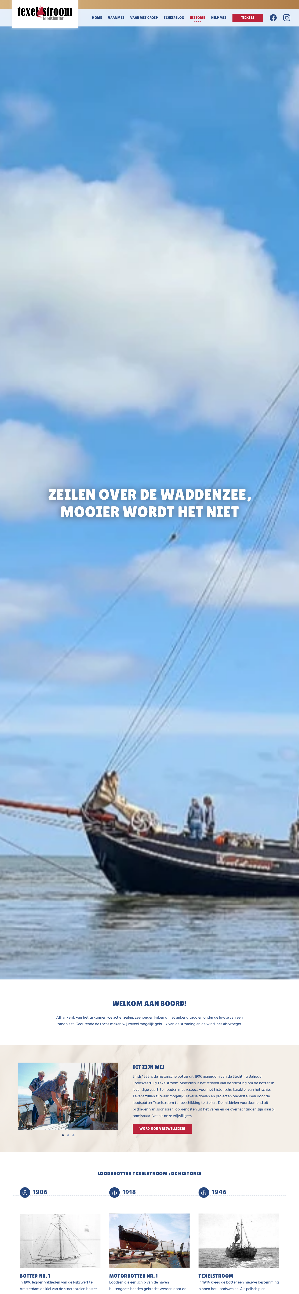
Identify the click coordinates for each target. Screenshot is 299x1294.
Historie (197, 18)
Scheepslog (174, 18)
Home (97, 18)
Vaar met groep (144, 18)
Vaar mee (116, 18)
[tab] (63, 1135)
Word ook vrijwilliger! (162, 1128)
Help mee (218, 18)
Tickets (247, 18)
